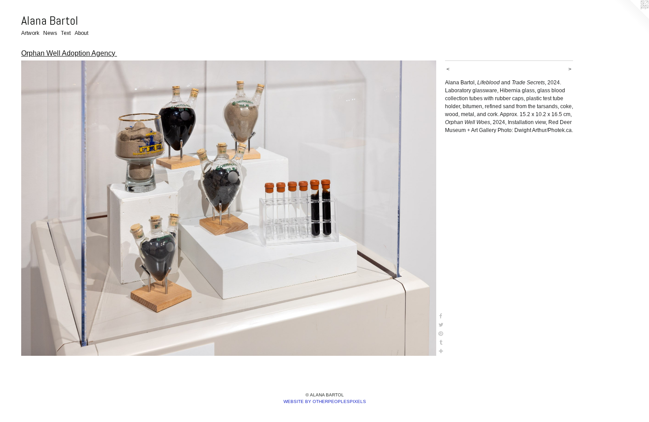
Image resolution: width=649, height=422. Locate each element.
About (81, 33)
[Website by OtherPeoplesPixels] (631, 17)
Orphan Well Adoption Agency (69, 53)
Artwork (30, 33)
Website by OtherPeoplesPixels (324, 401)
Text (66, 33)
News (50, 33)
